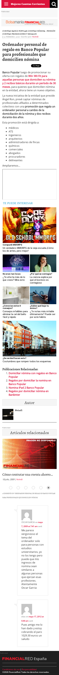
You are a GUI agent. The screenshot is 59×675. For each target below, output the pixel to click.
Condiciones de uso (11, 669)
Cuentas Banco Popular (14, 30)
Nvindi (35, 36)
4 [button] (33, 487)
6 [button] (48, 487)
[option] (29, 461)
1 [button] (10, 487)
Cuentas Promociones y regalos (19, 33)
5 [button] (40, 487)
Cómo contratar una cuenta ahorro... (27, 474)
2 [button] (18, 487)
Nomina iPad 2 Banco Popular (26, 387)
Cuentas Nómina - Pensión (41, 30)
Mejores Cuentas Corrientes (28, 4)
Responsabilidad (29, 669)
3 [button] (25, 487)
